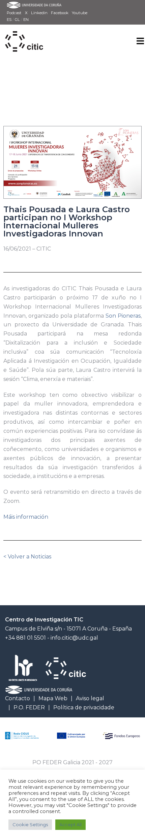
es (9, 19)
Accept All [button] (70, 824)
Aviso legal (90, 698)
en (26, 19)
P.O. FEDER (29, 707)
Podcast (14, 12)
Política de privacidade (83, 707)
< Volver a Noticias (27, 556)
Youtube (79, 12)
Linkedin (39, 12)
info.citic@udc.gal (74, 638)
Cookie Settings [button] (30, 824)
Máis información (25, 517)
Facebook (59, 12)
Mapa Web (52, 698)
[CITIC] (24, 34)
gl (18, 19)
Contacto (17, 698)
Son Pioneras (123, 316)
